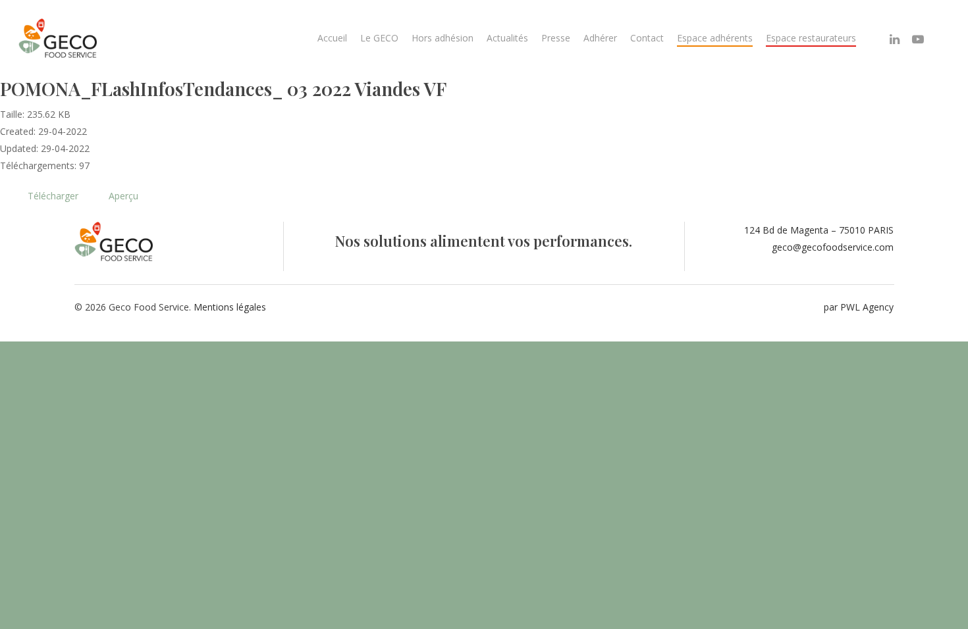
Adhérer (600, 38)
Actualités (507, 38)
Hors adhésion (442, 38)
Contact (647, 38)
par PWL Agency (859, 307)
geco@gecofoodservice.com (833, 247)
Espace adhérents (715, 38)
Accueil (332, 38)
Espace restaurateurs (811, 38)
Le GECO (379, 38)
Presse (555, 38)
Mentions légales (230, 307)
